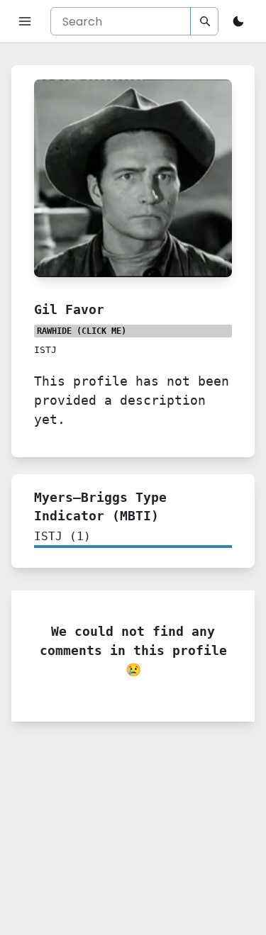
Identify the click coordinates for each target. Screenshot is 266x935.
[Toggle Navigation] (25, 21)
